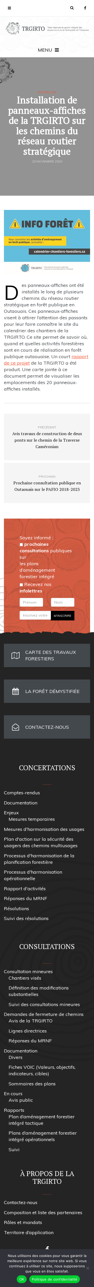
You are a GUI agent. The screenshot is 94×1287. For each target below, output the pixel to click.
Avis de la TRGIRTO (30, 1021)
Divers (15, 1057)
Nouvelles (47, 92)
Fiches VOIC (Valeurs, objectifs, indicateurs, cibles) (42, 1070)
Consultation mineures (28, 971)
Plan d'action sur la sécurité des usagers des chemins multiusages (41, 842)
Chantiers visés (25, 978)
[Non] (87, 1268)
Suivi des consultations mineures (44, 1004)
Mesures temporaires (32, 819)
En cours (13, 1094)
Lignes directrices (28, 1031)
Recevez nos (35, 587)
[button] (72, 7)
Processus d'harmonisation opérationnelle (33, 875)
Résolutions (16, 908)
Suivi (14, 1149)
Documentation (20, 803)
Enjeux (11, 813)
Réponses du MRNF (25, 898)
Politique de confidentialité (54, 1279)
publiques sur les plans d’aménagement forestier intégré (46, 560)
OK (21, 1279)
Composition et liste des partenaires (43, 1212)
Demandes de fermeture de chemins (44, 1014)
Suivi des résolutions (26, 918)
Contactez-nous (20, 1202)
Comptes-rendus (22, 793)
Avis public (21, 1100)
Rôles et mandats (23, 1222)
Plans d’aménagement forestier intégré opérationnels (43, 1136)
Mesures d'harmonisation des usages (44, 829)
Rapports (14, 1110)
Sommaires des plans (32, 1084)
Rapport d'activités (25, 889)
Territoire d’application (29, 1232)
